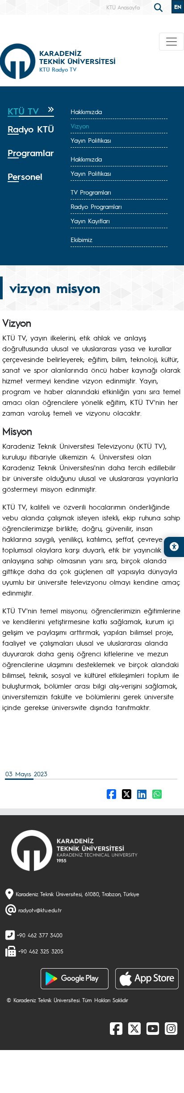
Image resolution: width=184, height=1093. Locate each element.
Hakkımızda (86, 111)
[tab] (30, 111)
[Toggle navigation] (171, 42)
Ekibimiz (81, 239)
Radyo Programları (96, 206)
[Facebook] (116, 1028)
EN (177, 6)
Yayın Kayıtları (90, 221)
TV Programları (91, 192)
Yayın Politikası (91, 140)
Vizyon (80, 126)
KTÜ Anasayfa (123, 7)
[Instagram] (171, 1028)
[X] (134, 1028)
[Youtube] (152, 1028)
